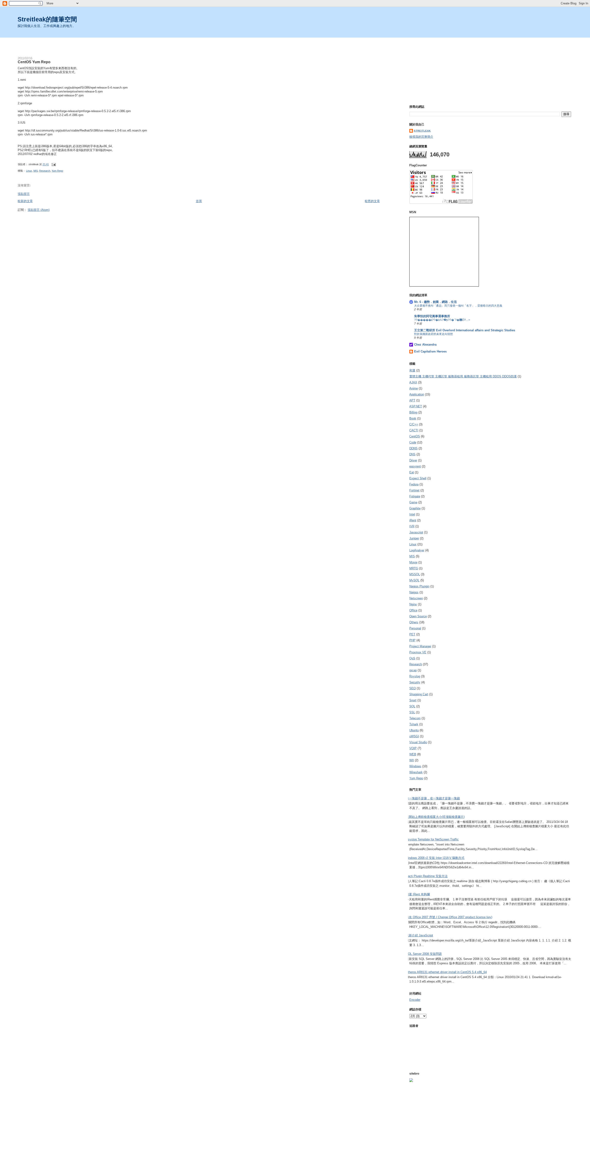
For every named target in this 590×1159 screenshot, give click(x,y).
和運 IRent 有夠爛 (418, 894)
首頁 (199, 201)
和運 (412, 370)
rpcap (413, 670)
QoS (412, 658)
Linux (29, 170)
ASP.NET (415, 406)
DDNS (413, 448)
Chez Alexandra (425, 344)
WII (411, 760)
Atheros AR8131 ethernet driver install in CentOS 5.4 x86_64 (446, 972)
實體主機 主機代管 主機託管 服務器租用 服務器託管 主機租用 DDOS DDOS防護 (463, 376)
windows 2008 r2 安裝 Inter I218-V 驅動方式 (435, 858)
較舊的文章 (372, 201)
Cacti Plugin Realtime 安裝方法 (427, 876)
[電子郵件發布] (53, 164)
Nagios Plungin (419, 586)
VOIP (413, 748)
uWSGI (414, 736)
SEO (412, 688)
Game (413, 502)
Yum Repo (57, 170)
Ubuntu (414, 730)
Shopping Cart (418, 694)
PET (412, 634)
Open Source (418, 616)
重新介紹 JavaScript (419, 935)
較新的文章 (25, 201)
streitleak (422, 130)
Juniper (414, 538)
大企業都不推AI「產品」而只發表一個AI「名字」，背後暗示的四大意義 (458, 305)
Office (413, 610)
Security (414, 682)
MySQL (414, 580)
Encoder (414, 999)
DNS (412, 454)
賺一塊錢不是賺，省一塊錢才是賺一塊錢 (433, 798)
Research (44, 170)
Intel (412, 514)
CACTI (413, 430)
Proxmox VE (417, 652)
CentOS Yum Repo (34, 62)
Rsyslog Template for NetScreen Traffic (432, 839)
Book (412, 418)
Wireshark (416, 772)
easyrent (415, 466)
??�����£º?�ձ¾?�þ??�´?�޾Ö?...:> (442, 320)
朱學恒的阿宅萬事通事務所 (432, 316)
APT (412, 400)
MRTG (413, 568)
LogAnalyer (416, 550)
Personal (415, 628)
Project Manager (420, 646)
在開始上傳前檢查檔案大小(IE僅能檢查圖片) (435, 816)
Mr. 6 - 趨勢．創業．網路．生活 (435, 302)
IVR (411, 526)
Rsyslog (414, 676)
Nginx (413, 604)
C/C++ (413, 424)
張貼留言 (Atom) (39, 210)
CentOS (414, 436)
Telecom (415, 718)
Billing (413, 412)
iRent (412, 520)
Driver (413, 460)
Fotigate (414, 496)
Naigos (414, 592)
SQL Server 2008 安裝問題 (424, 954)
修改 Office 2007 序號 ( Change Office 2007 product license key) (449, 917)
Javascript (416, 532)
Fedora (414, 484)
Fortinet (414, 490)
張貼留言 (24, 194)
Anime (413, 388)
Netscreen (416, 598)
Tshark (413, 724)
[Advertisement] (295, 44)
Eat (411, 472)
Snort (412, 700)
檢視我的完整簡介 (421, 136)
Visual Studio (418, 742)
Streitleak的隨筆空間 (47, 19)
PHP (412, 640)
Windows (415, 766)
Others (413, 622)
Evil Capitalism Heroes (430, 351)
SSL (412, 712)
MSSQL (414, 574)
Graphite (415, 508)
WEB (412, 754)
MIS (35, 170)
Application (416, 394)
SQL (412, 706)
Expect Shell (417, 478)
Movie (413, 562)
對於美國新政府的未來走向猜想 (433, 334)
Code (412, 442)
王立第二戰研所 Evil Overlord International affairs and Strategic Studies (464, 330)
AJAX (413, 382)
